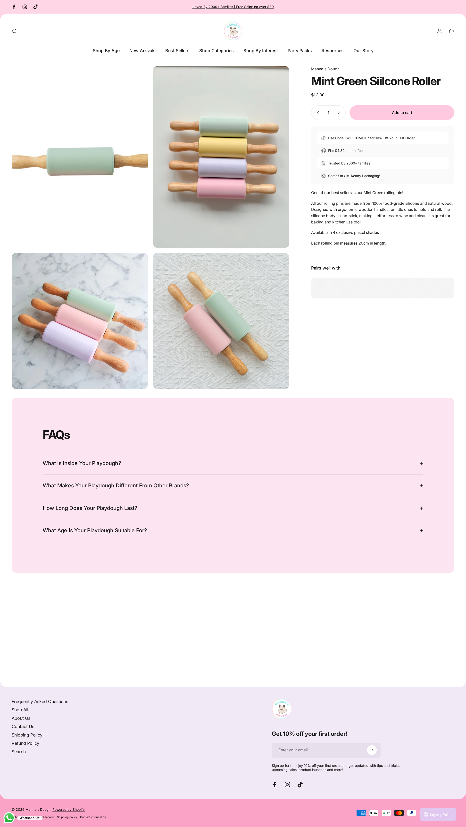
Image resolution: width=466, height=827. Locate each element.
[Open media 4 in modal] (221, 321)
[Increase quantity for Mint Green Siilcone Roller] (339, 113)
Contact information (93, 817)
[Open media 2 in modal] (221, 157)
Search (19, 751)
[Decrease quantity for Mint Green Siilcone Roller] (317, 113)
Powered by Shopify (68, 809)
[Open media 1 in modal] (80, 157)
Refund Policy (25, 743)
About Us (21, 718)
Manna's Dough (325, 68)
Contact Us (23, 726)
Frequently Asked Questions (40, 701)
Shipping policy (67, 817)
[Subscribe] (372, 750)
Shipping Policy (27, 734)
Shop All (20, 709)
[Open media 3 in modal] (80, 321)
